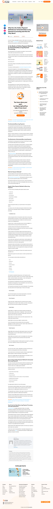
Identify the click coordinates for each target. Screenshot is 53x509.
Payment (26, 1)
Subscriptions (14, 1)
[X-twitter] (44, 502)
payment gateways (13, 153)
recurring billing (15, 41)
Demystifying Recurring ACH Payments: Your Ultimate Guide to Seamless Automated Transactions (46, 54)
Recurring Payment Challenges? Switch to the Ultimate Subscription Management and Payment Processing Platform (46, 78)
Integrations (30, 1)
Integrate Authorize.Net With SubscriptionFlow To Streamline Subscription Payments (46, 62)
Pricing (42, 1)
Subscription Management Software (25, 67)
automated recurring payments (14, 177)
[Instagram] (49, 502)
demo (16, 430)
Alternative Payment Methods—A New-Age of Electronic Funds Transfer (46, 69)
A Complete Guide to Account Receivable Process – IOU (46, 45)
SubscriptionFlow (11, 408)
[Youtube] (47, 502)
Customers (19, 1)
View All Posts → (16, 447)
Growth (34, 1)
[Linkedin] (45, 502)
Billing (23, 1)
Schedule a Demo (46, 1)
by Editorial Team (17, 36)
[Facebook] (42, 502)
